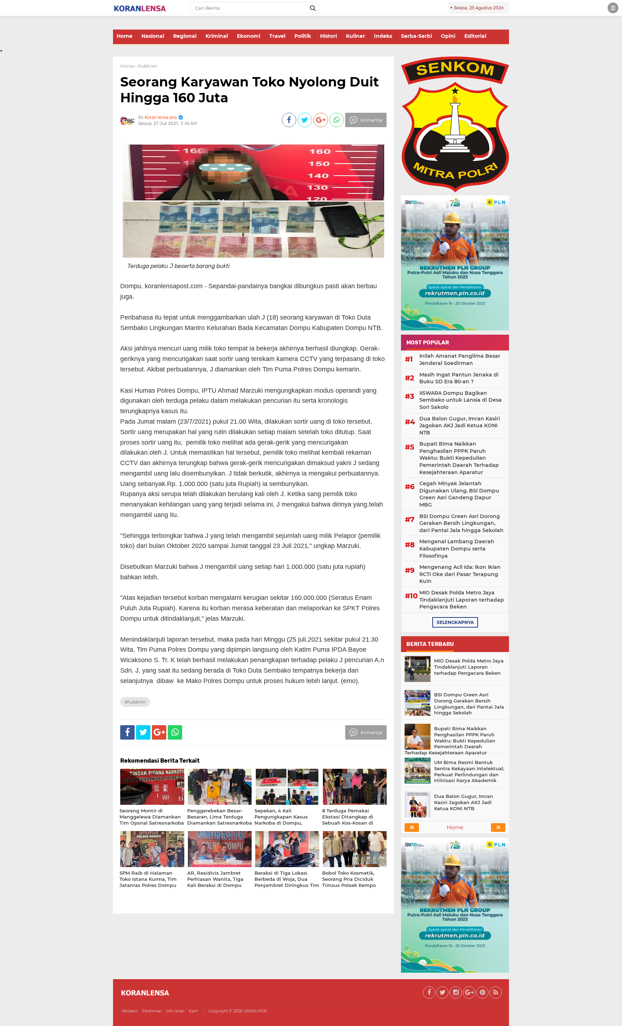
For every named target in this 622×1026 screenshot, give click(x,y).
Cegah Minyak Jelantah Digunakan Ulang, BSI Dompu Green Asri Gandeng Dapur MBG (459, 494)
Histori (328, 36)
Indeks (383, 36)
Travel (277, 36)
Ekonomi (248, 36)
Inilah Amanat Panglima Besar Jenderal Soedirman (459, 359)
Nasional (152, 36)
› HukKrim (146, 66)
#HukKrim (135, 702)
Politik (302, 36)
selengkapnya (455, 622)
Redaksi (130, 1010)
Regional (185, 36)
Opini (448, 36)
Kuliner (355, 36)
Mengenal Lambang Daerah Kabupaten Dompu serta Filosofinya (456, 548)
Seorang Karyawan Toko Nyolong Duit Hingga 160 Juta (249, 89)
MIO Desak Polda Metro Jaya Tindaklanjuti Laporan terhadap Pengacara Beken (461, 599)
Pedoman (152, 1010)
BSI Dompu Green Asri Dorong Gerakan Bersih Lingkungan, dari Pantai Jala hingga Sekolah (461, 523)
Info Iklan (175, 1010)
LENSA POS (255, 1010)
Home (124, 36)
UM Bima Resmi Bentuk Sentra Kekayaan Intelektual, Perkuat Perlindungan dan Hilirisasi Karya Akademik (469, 771)
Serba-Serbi (416, 36)
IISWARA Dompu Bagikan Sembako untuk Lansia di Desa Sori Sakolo (460, 400)
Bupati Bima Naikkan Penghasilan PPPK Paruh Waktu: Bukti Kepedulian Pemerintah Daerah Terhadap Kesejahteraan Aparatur (459, 458)
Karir (193, 1010)
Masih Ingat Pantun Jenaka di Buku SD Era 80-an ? (459, 378)
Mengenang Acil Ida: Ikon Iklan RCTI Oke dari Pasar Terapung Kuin (460, 574)
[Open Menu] (613, 8)
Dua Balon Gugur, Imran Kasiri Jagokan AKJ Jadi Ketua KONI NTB (459, 425)
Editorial (475, 36)
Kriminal (217, 36)
